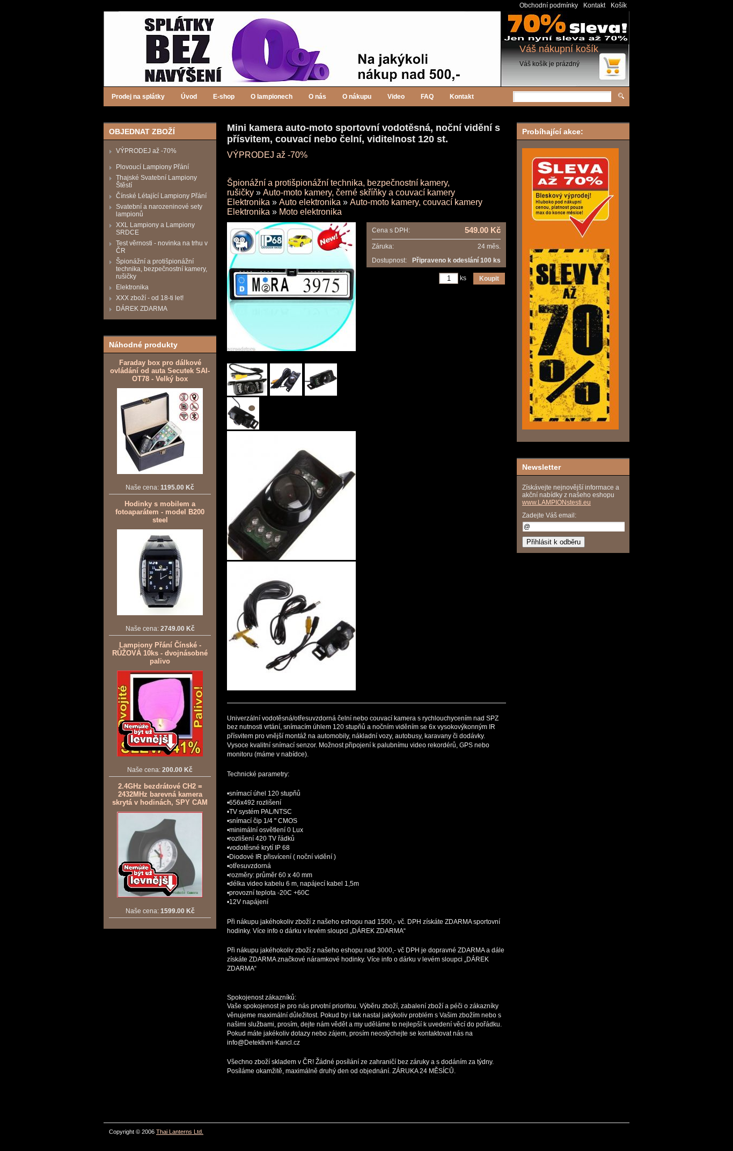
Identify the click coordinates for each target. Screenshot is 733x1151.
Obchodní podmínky (548, 5)
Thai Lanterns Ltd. (179, 1131)
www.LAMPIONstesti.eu (556, 502)
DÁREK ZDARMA (141, 308)
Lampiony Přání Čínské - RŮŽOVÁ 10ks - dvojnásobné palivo (160, 653)
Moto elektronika (310, 211)
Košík (619, 5)
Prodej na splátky (138, 96)
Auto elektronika (310, 202)
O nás (317, 96)
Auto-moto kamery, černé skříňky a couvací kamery (359, 192)
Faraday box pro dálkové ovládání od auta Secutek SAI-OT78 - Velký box (160, 371)
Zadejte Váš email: (549, 515)
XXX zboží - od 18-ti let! (150, 298)
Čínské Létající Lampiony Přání (161, 196)
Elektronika (132, 287)
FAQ (427, 96)
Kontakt (594, 5)
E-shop (223, 96)
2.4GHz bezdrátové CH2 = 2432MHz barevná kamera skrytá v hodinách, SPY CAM (160, 794)
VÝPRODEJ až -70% (146, 151)
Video (396, 96)
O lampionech (271, 96)
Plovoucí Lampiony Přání (152, 167)
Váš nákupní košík (558, 48)
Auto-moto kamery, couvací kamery (416, 202)
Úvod (189, 96)
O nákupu (356, 96)
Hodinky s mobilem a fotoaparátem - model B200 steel (159, 512)
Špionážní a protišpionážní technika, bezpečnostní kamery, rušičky (161, 269)
